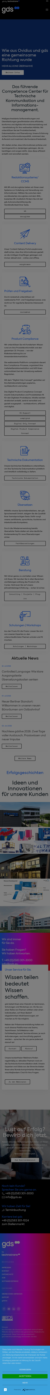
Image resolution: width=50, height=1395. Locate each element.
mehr (25, 1383)
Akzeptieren (25, 1376)
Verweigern (25, 1369)
